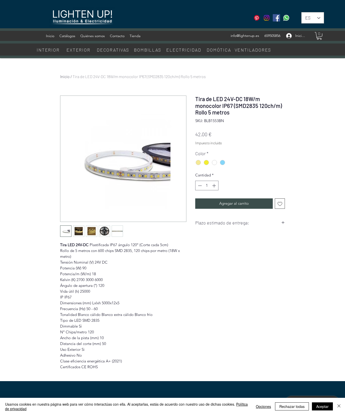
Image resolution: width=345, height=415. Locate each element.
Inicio (65, 76)
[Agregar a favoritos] (280, 203)
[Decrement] (199, 185)
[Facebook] (276, 17)
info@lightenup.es (245, 35)
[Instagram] (266, 17)
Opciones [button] (263, 406)
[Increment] (214, 185)
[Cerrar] (339, 406)
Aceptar (322, 406)
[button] (319, 36)
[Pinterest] (256, 17)
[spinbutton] (207, 185)
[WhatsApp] (286, 17)
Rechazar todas (292, 406)
